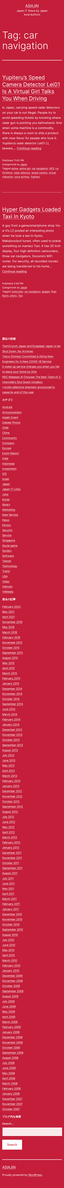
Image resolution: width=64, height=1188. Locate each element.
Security (7, 530)
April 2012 (8, 832)
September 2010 (12, 929)
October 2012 (10, 801)
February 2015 (11, 678)
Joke (5, 494)
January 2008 (11, 1093)
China (6, 432)
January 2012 (10, 847)
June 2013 (8, 760)
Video (5, 581)
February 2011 (11, 903)
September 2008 (12, 1052)
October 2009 (11, 986)
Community (9, 438)
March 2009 (10, 1021)
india (5, 458)
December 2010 (12, 914)
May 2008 (8, 1073)
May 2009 (8, 1011)
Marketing (8, 509)
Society (7, 550)
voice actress (21, 176)
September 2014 (12, 704)
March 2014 (9, 714)
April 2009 (8, 1016)
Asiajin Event (10, 417)
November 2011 (12, 857)
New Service (10, 514)
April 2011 (8, 893)
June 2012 (8, 821)
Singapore (8, 540)
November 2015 (12, 642)
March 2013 (9, 775)
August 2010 (10, 934)
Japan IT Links (11, 489)
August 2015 (10, 657)
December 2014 (12, 688)
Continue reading (29, 148)
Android (7, 407)
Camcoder (17, 291)
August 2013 (10, 750)
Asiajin (32, 6)
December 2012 (12, 791)
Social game (9, 545)
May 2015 (8, 663)
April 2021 (8, 616)
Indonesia (8, 463)
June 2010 (8, 945)
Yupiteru (35, 176)
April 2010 (8, 955)
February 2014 (11, 719)
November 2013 (12, 734)
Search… (8, 1123)
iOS (4, 473)
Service (6, 535)
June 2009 (9, 1006)
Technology (9, 566)
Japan (23, 164)
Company (8, 443)
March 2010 (9, 960)
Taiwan (6, 561)
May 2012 (8, 827)
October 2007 (11, 1109)
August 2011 (9, 873)
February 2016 (11, 637)
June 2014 (8, 709)
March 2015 (9, 673)
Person (6, 525)
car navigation (40, 168)
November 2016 (12, 622)
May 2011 (8, 888)
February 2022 (11, 606)
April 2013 (8, 770)
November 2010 (12, 919)
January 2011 (10, 909)
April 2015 (8, 668)
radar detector (22, 172)
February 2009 (11, 1027)
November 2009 (12, 980)
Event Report (10, 453)
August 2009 (10, 996)
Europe (6, 448)
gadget (46, 291)
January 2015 (10, 683)
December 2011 (12, 852)
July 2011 (8, 878)
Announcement (12, 412)
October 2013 (10, 739)
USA (5, 576)
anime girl (25, 168)
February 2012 (11, 842)
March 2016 (9, 632)
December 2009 (12, 975)
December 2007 (12, 1098)
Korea (6, 499)
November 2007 (12, 1104)
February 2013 (11, 781)
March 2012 (9, 837)
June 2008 (9, 1068)
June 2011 (8, 883)
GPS (51, 168)
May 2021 (8, 611)
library (6, 504)
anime (14, 168)
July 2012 (8, 816)
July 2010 (8, 939)
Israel (5, 478)
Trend (6, 571)
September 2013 (12, 745)
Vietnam (7, 586)
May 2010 (8, 950)
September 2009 (12, 991)
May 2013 (8, 765)
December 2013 (12, 729)
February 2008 (11, 1088)
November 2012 (12, 796)
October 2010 (10, 924)
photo (13, 295)
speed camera (39, 172)
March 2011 (9, 898)
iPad (53, 291)
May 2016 (8, 627)
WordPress (35, 1174)
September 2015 (12, 652)
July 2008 (8, 1062)
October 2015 (10, 647)
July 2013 (8, 755)
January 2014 (10, 724)
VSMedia (7, 591)
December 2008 (12, 1037)
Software (8, 555)
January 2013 (10, 786)
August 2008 (10, 1057)
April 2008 (8, 1078)
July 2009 (8, 1001)
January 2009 (11, 1032)
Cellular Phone (11, 422)
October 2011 (10, 863)
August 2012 (10, 811)
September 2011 (12, 868)
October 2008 (11, 1047)
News (5, 520)
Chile (5, 427)
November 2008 (12, 1042)
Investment (9, 468)
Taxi (20, 295)
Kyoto (5, 295)
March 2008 (10, 1083)
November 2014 (12, 693)
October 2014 (11, 698)
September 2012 (12, 806)
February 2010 (11, 965)
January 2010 (10, 970)
